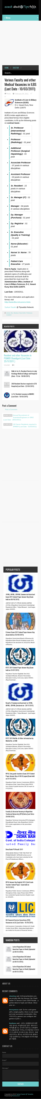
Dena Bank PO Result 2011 (14, 849)
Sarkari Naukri (11, 307)
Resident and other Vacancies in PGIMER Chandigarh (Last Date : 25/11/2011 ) (17, 358)
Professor (29, 313)
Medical (16, 313)
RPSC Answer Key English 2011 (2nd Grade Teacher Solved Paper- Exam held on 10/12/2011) (19, 884)
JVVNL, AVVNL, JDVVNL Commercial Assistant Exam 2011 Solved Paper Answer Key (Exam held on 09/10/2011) (20, 597)
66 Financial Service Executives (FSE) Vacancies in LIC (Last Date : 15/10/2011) (19, 921)
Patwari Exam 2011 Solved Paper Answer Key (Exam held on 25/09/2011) (20, 633)
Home (7, 67)
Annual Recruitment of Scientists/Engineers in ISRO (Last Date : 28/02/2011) (18, 417)
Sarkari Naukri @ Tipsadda (24, 1094)
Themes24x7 (16, 1096)
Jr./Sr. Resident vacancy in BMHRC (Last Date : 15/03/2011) (22, 395)
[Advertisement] (20, 44)
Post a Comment (11, 409)
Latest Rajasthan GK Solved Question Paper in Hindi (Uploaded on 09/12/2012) (24, 949)
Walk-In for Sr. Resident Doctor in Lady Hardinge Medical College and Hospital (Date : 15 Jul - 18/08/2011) (24, 373)
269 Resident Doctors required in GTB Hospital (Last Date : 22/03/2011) (24, 384)
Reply (9, 94)
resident (8, 315)
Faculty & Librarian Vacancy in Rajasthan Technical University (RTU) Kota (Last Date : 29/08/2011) (20, 814)
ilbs (12, 313)
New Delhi (22, 313)
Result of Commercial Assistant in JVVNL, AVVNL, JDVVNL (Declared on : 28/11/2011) (19, 704)
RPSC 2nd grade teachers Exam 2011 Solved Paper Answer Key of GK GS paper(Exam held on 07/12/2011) (20, 776)
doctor (16, 67)
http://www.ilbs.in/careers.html (17, 302)
